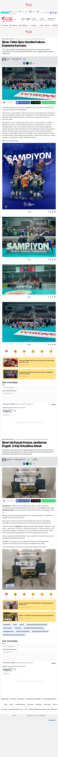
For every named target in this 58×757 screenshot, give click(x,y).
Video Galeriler (25, 11)
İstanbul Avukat (5, 699)
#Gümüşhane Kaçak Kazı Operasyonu (34, 628)
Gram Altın (51, 18)
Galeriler (17, 39)
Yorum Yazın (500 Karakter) (9, 390)
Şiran (43, 508)
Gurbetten (33, 25)
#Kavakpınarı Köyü (8, 631)
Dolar (33, 18)
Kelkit (48, 709)
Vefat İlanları (24, 25)
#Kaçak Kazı (18, 628)
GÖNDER (53, 404)
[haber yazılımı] (52, 720)
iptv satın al (13, 699)
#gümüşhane (6, 624)
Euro (42, 18)
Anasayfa (5, 25)
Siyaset (42, 25)
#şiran (15, 624)
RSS (15, 715)
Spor (48, 25)
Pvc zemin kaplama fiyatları (49, 699)
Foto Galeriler (15, 11)
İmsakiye (34, 11)
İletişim (47, 12)
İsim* (3, 385)
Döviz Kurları (30, 704)
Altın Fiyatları (39, 704)
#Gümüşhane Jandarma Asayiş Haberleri (14, 635)
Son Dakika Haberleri (20, 704)
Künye (43, 12)
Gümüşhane (14, 25)
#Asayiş (22, 624)
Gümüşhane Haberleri (8, 39)
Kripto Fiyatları (47, 704)
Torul (25, 709)
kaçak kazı (18, 526)
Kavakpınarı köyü (7, 510)
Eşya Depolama (21, 699)
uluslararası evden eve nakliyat (33, 699)
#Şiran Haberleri (7, 628)
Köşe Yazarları (12, 13)
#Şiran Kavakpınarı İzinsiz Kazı (40, 631)
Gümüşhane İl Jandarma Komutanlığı (36, 709)
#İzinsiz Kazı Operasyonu (22, 631)
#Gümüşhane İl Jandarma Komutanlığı (37, 624)
